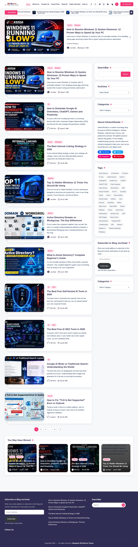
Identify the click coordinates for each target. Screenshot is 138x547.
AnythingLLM (102, 185)
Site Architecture (103, 225)
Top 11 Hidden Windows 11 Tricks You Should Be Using (56, 12)
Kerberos (113, 203)
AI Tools (101, 181)
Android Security (111, 181)
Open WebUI (113, 211)
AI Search (125, 178)
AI (68, 27)
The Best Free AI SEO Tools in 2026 (66, 334)
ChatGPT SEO (103, 189)
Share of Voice (114, 222)
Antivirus (122, 181)
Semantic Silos (114, 218)
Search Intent (119, 214)
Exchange (123, 196)
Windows (57, 72)
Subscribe (104, 271)
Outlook (122, 211)
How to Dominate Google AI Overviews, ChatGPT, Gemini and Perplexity (65, 116)
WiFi (112, 229)
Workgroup (102, 236)
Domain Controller (104, 196)
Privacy (110, 214)
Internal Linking (103, 203)
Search (125, 79)
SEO (123, 218)
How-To (108, 200)
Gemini (101, 200)
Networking (111, 207)
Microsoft (101, 207)
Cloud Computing (115, 189)
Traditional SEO (116, 225)
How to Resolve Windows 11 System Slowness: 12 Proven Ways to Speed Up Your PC (66, 80)
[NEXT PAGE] (60, 434)
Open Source (102, 211)
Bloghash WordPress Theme (83, 543)
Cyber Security (103, 192)
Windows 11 (102, 233)
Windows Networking (114, 233)
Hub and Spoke (118, 200)
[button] (126, 4)
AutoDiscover (113, 185)
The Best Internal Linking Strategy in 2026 (17, 12)
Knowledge (58, 146)
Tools (53, 291)
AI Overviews (115, 178)
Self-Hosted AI (103, 218)
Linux (120, 203)
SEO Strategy (103, 222)
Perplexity (101, 214)
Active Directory (103, 178)
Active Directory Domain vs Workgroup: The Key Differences (100, 12)
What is (50, 218)
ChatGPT (123, 185)
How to (50, 72)
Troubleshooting (103, 229)
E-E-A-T (114, 196)
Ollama (119, 207)
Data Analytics (115, 192)
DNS (123, 192)
